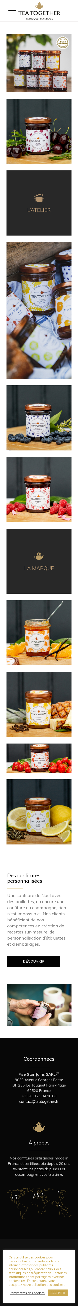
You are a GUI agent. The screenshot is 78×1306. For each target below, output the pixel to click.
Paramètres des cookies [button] (27, 1293)
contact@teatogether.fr (39, 1101)
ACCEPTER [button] (57, 1292)
